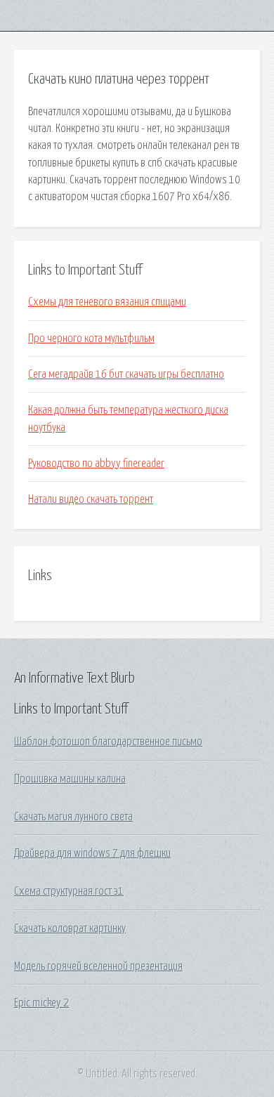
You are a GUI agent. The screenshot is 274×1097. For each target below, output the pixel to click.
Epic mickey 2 (41, 1003)
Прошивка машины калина (70, 778)
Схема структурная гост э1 (69, 891)
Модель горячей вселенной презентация (98, 966)
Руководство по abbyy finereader (96, 463)
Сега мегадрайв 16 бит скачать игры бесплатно (126, 374)
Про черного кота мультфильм (91, 338)
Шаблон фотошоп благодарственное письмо (108, 741)
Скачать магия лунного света (73, 816)
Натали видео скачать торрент (90, 499)
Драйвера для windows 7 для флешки (92, 853)
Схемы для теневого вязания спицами (107, 302)
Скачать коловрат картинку (70, 928)
